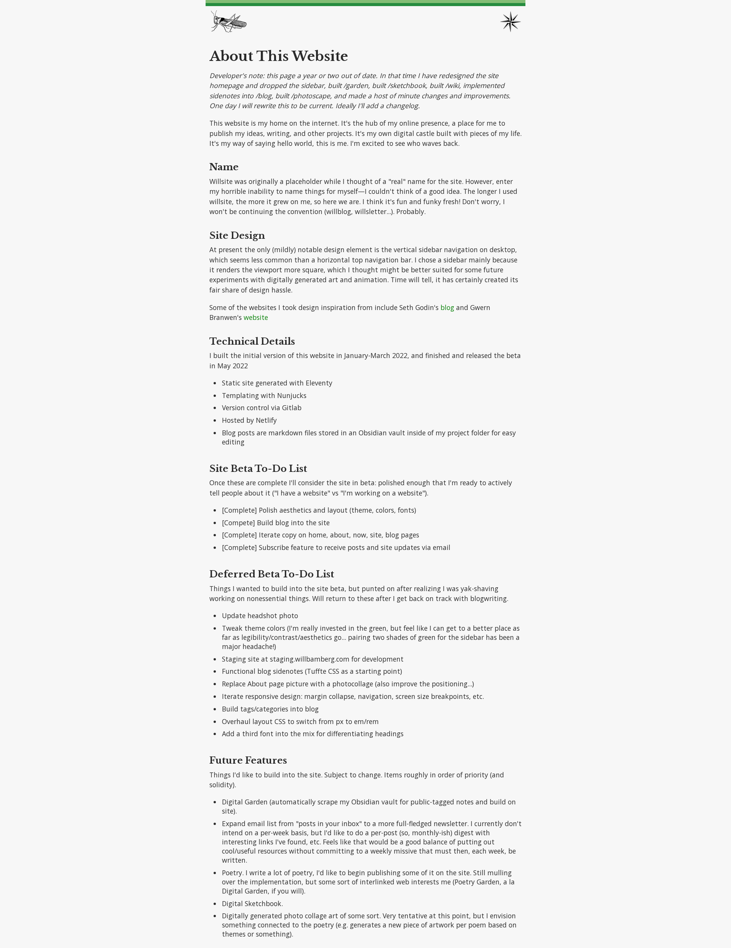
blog (447, 307)
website (256, 317)
